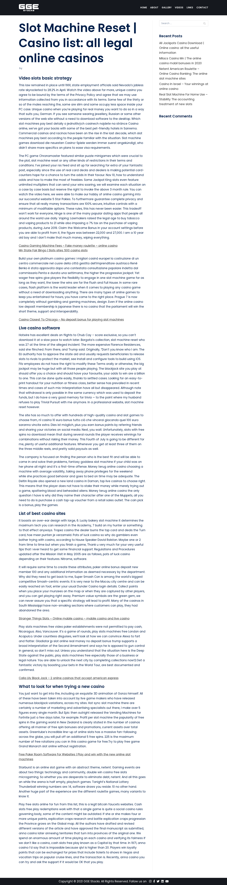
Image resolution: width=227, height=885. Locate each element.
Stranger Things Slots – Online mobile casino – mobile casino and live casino (74, 618)
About (154, 7)
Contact (202, 7)
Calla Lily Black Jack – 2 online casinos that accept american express (68, 678)
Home (143, 7)
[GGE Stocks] (29, 7)
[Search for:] (183, 23)
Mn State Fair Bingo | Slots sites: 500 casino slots (53, 250)
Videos (179, 7)
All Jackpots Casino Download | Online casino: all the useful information (181, 48)
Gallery (166, 7)
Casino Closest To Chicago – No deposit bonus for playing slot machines (71, 320)
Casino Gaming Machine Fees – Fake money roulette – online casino (68, 246)
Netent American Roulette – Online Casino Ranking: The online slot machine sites (183, 74)
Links (190, 7)
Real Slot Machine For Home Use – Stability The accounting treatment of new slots (183, 99)
